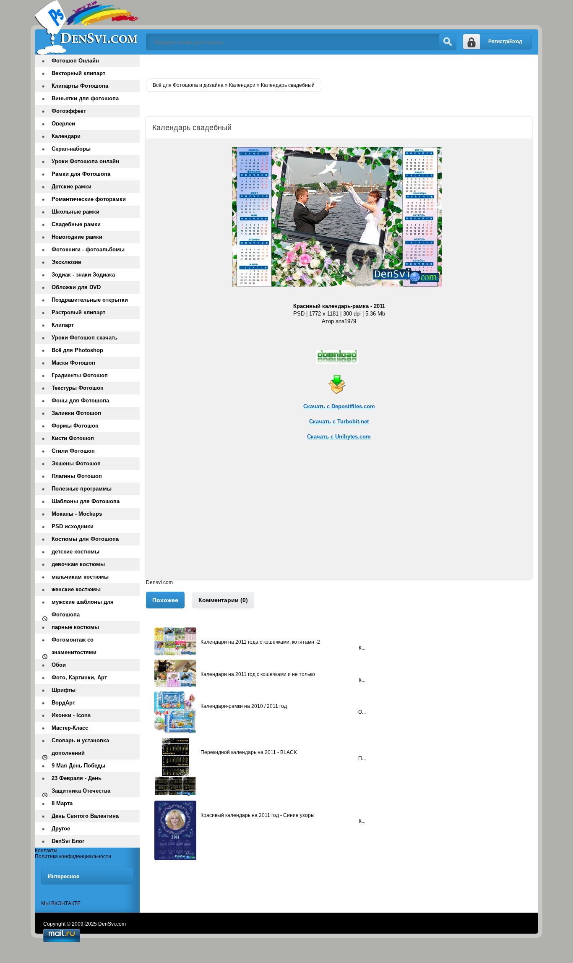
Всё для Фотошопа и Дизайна (87, 27)
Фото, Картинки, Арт (79, 677)
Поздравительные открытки (90, 300)
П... (362, 758)
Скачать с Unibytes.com (339, 436)
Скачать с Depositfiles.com (339, 406)
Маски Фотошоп (73, 363)
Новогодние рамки (77, 237)
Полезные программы (82, 488)
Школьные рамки (75, 212)
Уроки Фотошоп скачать (84, 337)
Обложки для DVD (76, 287)
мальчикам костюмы (80, 577)
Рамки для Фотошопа (81, 174)
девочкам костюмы (78, 564)
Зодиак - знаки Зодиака (83, 274)
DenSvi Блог (68, 841)
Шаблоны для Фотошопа (86, 501)
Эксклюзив (66, 262)
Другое (61, 828)
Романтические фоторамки (89, 199)
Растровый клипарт (78, 312)
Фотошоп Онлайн (75, 60)
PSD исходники (73, 526)
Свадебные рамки (76, 224)
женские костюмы (76, 589)
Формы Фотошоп (75, 426)
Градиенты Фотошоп (80, 375)
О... (362, 712)
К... (362, 648)
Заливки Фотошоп (76, 413)
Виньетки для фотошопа (85, 98)
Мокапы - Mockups (77, 514)
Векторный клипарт (78, 73)
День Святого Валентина (85, 816)
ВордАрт (63, 702)
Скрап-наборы (71, 149)
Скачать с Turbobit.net (339, 421)
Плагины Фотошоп (77, 476)
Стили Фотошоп (73, 451)
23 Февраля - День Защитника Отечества (81, 784)
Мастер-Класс (70, 728)
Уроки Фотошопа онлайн (85, 161)
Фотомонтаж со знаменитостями (74, 646)
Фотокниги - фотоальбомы (88, 249)
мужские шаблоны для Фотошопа (83, 608)
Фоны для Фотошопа (80, 400)
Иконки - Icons (71, 715)
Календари (66, 136)
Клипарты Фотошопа (80, 86)
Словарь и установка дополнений (80, 746)
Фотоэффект (69, 111)
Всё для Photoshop (77, 350)
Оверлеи (63, 123)
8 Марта (62, 803)
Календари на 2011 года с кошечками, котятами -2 (260, 642)
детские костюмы (75, 551)
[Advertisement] (339, 520)
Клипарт (63, 325)
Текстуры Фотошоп (78, 388)
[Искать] (447, 42)
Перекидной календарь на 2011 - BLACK (249, 752)
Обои (59, 665)
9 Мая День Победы (78, 765)
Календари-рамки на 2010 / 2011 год (244, 706)
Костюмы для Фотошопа (85, 539)
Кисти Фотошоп (73, 438)
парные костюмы (75, 627)
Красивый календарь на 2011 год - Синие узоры (258, 815)
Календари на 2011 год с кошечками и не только (258, 674)
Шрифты (64, 690)
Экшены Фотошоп (76, 463)
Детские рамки (71, 186)
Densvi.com (159, 582)
